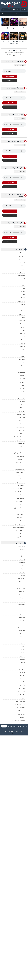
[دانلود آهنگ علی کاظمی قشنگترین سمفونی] (22, 213)
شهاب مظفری (22, 378)
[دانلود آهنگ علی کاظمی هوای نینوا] (22, 185)
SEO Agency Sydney (20, 704)
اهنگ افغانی (22, 678)
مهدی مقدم (22, 640)
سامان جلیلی (22, 353)
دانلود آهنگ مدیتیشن (22, 28)
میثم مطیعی (22, 653)
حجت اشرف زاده (21, 320)
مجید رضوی (22, 585)
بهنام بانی (23, 304)
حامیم (23, 317)
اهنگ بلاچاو (22, 682)
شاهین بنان (22, 375)
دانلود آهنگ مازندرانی (20, 514)
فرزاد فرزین (22, 559)
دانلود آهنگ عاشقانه (20, 511)
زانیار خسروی (22, 349)
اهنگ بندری (22, 685)
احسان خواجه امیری (20, 252)
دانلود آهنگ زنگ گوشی (20, 501)
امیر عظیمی (22, 278)
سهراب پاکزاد (22, 356)
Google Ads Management (19, 720)
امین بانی (23, 282)
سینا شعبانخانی (21, 372)
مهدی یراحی (22, 643)
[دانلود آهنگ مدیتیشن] (23, 22)
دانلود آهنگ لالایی (21, 482)
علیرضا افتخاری (21, 398)
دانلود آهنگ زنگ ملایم (20, 469)
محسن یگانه (22, 598)
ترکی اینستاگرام (21, 420)
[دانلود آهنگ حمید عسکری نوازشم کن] (14, 36)
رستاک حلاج (22, 333)
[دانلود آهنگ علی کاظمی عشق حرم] (22, 78)
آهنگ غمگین (5, 9)
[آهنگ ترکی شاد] (5, 36)
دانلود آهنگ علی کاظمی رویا (15, 223)
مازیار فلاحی (22, 572)
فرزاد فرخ (23, 556)
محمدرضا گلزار (22, 607)
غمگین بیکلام (22, 430)
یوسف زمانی (22, 675)
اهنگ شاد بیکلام (21, 691)
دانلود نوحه (22, 446)
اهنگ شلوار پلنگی (21, 695)
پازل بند (23, 307)
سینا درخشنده (22, 366)
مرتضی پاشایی (22, 620)
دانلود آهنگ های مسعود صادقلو (18, 488)
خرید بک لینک (22, 698)
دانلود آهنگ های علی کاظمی (14, 50)
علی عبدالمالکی (21, 546)
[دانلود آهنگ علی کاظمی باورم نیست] (22, 132)
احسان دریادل (22, 256)
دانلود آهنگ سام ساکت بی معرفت (5, 28)
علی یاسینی (22, 552)
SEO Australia (21, 714)
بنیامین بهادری (21, 301)
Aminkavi (15, 733)
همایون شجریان (21, 669)
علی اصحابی (22, 395)
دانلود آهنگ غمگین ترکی (19, 508)
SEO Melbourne (21, 708)
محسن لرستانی (21, 594)
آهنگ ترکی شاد (5, 41)
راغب (24, 330)
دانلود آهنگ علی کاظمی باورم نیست (13, 115)
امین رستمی (22, 285)
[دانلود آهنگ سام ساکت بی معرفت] (5, 22)
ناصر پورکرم (22, 659)
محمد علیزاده (22, 611)
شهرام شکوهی (22, 382)
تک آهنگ (16, 65)
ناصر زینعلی (22, 662)
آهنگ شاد (23, 9)
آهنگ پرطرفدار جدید (14, 9)
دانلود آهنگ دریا (21, 459)
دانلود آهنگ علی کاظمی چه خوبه (14, 88)
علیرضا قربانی (22, 408)
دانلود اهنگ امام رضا (20, 424)
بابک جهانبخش (21, 294)
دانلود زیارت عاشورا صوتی (19, 450)
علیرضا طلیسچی (21, 404)
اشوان (23, 269)
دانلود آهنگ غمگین (20, 427)
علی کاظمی (22, 65)
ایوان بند (23, 291)
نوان (24, 666)
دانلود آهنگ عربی (21, 537)
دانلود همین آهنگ (10, 76)
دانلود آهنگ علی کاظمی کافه (15, 141)
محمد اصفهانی (22, 601)
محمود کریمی (22, 617)
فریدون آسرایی (22, 562)
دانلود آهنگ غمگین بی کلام (19, 527)
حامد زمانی (22, 311)
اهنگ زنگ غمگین (21, 688)
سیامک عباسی (22, 359)
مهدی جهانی (22, 636)
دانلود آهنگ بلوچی (21, 498)
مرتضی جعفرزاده (21, 624)
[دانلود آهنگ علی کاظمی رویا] (22, 240)
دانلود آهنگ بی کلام (20, 530)
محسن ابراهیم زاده (21, 588)
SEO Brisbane (21, 711)
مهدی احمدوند (22, 633)
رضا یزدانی (23, 343)
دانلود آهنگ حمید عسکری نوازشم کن (14, 42)
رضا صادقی (22, 340)
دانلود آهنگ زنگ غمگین (20, 524)
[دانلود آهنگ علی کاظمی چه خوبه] (22, 105)
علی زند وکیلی (22, 411)
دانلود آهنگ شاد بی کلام (19, 492)
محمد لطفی (22, 614)
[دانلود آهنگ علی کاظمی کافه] (22, 158)
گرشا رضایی (22, 569)
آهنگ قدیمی (22, 417)
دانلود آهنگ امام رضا (20, 479)
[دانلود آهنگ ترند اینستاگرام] (14, 22)
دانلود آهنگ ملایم (21, 521)
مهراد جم (23, 646)
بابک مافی (22, 298)
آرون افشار (22, 265)
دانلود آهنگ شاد (21, 485)
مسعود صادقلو (22, 630)
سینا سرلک (22, 369)
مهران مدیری (22, 649)
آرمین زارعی (22, 262)
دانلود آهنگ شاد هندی (20, 472)
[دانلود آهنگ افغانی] (23, 36)
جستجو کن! (3, 14)
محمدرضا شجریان (21, 604)
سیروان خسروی (21, 362)
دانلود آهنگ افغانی (22, 41)
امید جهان (22, 272)
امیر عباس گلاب (21, 275)
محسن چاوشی (22, 591)
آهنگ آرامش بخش (21, 414)
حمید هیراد (22, 327)
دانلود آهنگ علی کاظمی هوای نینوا (14, 168)
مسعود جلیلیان (21, 627)
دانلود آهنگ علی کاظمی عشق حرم (14, 61)
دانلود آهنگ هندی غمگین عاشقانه (17, 453)
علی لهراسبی (22, 549)
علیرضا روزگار (22, 401)
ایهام (24, 288)
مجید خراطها (22, 582)
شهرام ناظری (22, 385)
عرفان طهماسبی (21, 391)
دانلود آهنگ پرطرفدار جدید (19, 495)
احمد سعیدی (22, 259)
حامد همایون (22, 314)
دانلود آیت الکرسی (21, 475)
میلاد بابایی (22, 656)
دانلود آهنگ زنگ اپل (20, 517)
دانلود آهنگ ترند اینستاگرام (14, 28)
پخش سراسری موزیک (20, 701)
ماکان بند (23, 575)
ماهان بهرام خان (21, 578)
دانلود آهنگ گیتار (21, 456)
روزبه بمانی (22, 346)
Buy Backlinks (21, 717)
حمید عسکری (22, 324)
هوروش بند (22, 672)
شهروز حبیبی (22, 388)
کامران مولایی (22, 565)
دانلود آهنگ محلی (21, 504)
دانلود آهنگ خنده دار (20, 463)
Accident (17, 733)
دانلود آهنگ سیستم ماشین (19, 466)
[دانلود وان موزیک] (14, 4)
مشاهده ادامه (10, 80)
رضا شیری (23, 336)
